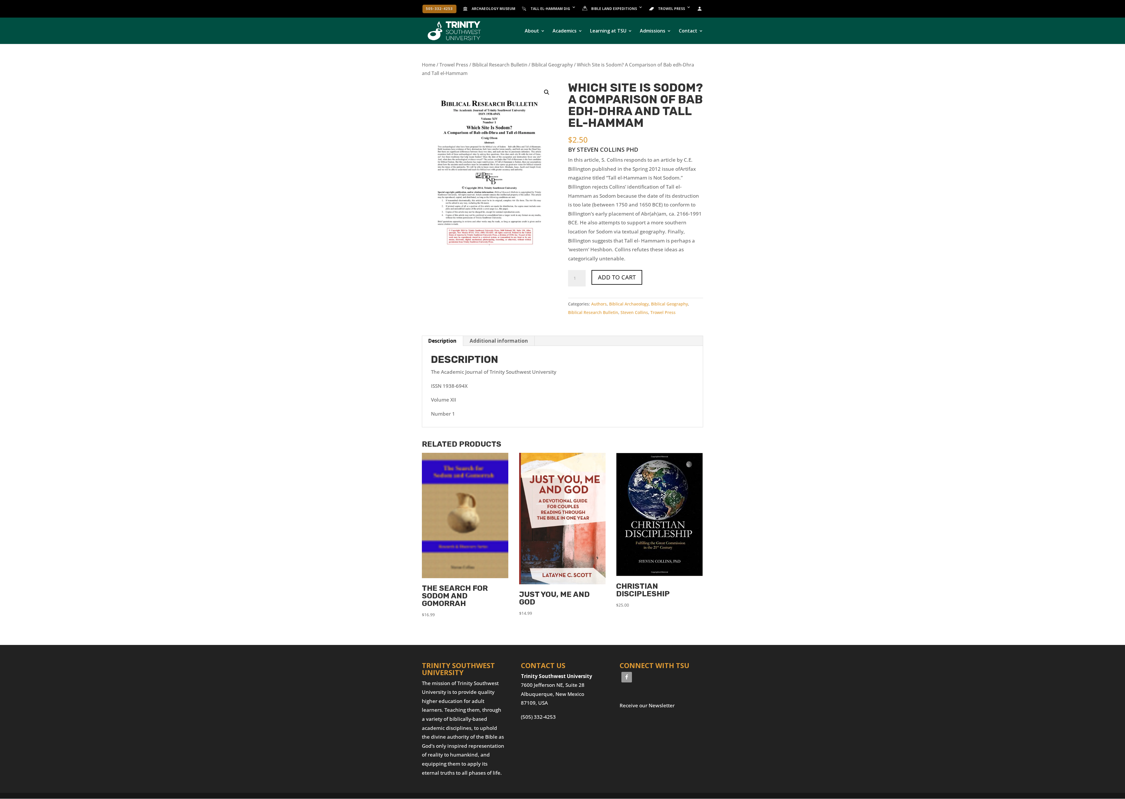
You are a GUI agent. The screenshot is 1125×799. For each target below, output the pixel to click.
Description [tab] (442, 340)
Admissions (652, 31)
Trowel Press (453, 65)
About (532, 31)
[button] (546, 92)
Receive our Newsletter (647, 705)
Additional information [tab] (499, 340)
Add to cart (617, 277)
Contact (688, 31)
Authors (599, 304)
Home (428, 65)
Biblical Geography (552, 65)
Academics (565, 31)
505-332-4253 (439, 9)
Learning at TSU (608, 31)
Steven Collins (634, 312)
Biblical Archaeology (629, 304)
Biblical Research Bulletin (499, 65)
